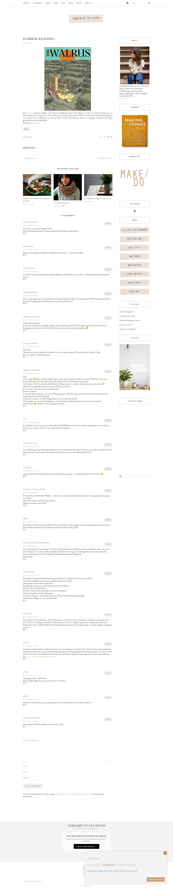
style (63, 3)
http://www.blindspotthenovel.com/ (41, 656)
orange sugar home (34, 489)
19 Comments (28, 137)
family (47, 3)
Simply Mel (28, 246)
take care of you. (126, 324)
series (70, 3)
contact (88, 3)
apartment (37, 3)
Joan (25, 672)
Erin (25, 696)
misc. (27, 129)
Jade (25, 518)
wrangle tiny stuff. (127, 316)
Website (25, 778)
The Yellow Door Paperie (37, 543)
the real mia (30, 443)
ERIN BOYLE (29, 148)
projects (26, 3)
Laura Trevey (30, 222)
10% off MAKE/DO (156, 879)
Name (25, 766)
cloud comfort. (62, 203)
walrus (30, 113)
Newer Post (30, 158)
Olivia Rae (29, 268)
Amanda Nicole (31, 317)
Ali (24, 419)
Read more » (124, 98)
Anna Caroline (31, 370)
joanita (27, 467)
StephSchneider (32, 718)
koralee (27, 613)
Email (25, 772)
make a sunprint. (126, 311)
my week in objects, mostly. (97, 198)
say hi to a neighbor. (128, 329)
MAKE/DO (108, 864)
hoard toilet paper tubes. (130, 320)
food (56, 3)
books (79, 3)
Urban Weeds (30, 292)
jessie (26, 643)
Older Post (105, 158)
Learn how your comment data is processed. (74, 794)
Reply (108, 223)
